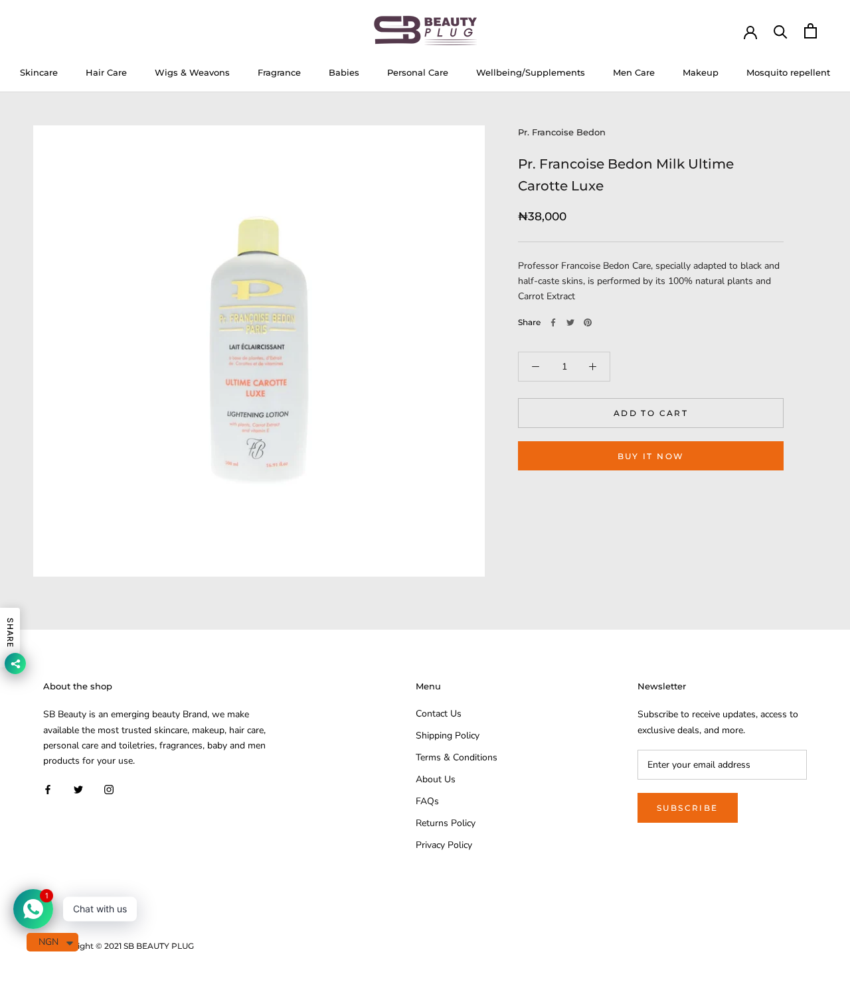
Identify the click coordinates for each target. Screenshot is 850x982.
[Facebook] (553, 322)
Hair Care (106, 72)
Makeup (701, 72)
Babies (344, 72)
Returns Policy (445, 823)
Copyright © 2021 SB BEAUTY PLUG (123, 946)
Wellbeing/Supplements (530, 72)
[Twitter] (570, 322)
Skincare (39, 72)
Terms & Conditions (456, 757)
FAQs (427, 801)
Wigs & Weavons (192, 72)
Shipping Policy (447, 735)
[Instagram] (109, 789)
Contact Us (439, 713)
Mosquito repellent (788, 72)
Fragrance (279, 72)
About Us (436, 779)
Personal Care (417, 72)
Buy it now (651, 456)
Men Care (634, 72)
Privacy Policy (444, 845)
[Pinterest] (588, 322)
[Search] (781, 31)
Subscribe (688, 808)
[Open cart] (810, 30)
